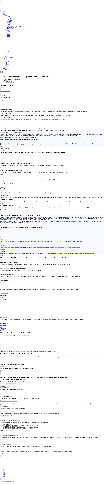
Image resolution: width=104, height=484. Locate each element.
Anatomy (8, 30)
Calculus (8, 43)
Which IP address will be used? (6, 430)
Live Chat (2, 189)
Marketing (8, 24)
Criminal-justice (9, 20)
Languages (7, 50)
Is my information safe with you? (6, 415)
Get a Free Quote (6, 69)
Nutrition (8, 34)
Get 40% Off (3, 386)
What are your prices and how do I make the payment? (9, 435)
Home (4, 13)
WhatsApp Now (3, 188)
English (8, 51)
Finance (8, 22)
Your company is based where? (6, 444)
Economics (9, 21)
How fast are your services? (5, 449)
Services (4, 58)
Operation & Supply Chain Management (14, 26)
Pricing (4, 68)
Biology (8, 31)
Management (9, 23)
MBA (8, 25)
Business (6, 15)
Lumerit (6, 62)
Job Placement (7, 59)
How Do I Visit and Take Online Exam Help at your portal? (10, 420)
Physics (8, 36)
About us (4, 67)
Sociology (8, 41)
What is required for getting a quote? (6, 396)
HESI (6, 65)
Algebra (8, 45)
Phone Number (3, 383)
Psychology (9, 37)
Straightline (7, 64)
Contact (4, 466)
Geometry (8, 47)
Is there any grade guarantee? (5, 406)
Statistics (8, 48)
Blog (3, 467)
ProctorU (6, 66)
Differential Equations (10, 46)
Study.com (6, 63)
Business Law (9, 17)
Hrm (5, 54)
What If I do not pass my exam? (6, 439)
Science (6, 29)
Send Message (3, 95)
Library (4, 14)
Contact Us (2, 190)
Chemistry (8, 32)
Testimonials (5, 464)
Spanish (8, 53)
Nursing (8, 33)
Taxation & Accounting (11, 28)
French (8, 52)
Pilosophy (8, 35)
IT (5, 55)
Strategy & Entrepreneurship (12, 27)
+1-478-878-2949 (3, 11)
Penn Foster (7, 61)
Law (5, 56)
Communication (9, 19)
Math (6, 42)
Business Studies (10, 18)
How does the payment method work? (7, 411)
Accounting (9, 16)
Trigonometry (9, 49)
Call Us (1, 187)
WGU (6, 60)
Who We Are (5, 463)
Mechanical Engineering (9, 57)
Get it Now (2, 150)
